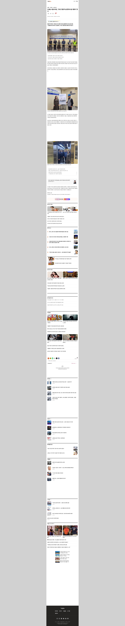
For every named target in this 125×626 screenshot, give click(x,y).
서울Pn (48, 7)
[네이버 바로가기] (66, 618)
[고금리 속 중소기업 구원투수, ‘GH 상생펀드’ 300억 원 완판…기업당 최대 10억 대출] (49, 399)
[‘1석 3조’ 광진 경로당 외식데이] (49, 474)
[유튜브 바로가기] (61, 618)
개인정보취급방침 (62, 621)
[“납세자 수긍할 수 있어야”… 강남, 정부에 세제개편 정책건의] (49, 468)
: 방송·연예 (50, 523)
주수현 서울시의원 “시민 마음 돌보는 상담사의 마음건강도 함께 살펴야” (59, 180)
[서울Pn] (49, 1)
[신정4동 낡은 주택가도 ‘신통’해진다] (49, 439)
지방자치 (51, 7)
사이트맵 (66, 621)
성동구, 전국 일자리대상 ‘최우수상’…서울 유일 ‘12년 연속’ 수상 (58, 170)
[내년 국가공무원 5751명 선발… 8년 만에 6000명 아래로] (49, 514)
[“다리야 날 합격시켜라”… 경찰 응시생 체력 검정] (49, 503)
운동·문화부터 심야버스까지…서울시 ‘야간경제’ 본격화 (56, 169)
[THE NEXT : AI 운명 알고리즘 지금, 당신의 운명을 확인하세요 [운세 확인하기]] (62, 199)
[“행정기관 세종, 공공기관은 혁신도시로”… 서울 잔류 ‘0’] (49, 383)
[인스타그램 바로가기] (63, 618)
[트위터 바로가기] (59, 618)
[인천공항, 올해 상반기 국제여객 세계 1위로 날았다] (49, 388)
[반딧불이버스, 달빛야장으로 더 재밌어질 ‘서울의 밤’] (49, 428)
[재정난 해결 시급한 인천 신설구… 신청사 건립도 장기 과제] (49, 423)
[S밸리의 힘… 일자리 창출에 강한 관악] (49, 479)
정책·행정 (48, 378)
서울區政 (48, 459)
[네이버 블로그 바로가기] (68, 618)
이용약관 (58, 621)
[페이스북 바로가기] (57, 618)
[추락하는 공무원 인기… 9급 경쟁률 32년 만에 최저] (49, 509)
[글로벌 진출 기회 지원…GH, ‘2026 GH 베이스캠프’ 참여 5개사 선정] (49, 393)
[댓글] (55, 14)
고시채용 (48, 499)
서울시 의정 (54, 7)
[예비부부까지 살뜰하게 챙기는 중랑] (49, 463)
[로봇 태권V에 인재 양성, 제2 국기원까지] (49, 433)
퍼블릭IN (56, 613)
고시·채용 (68, 611)
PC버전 (69, 621)
